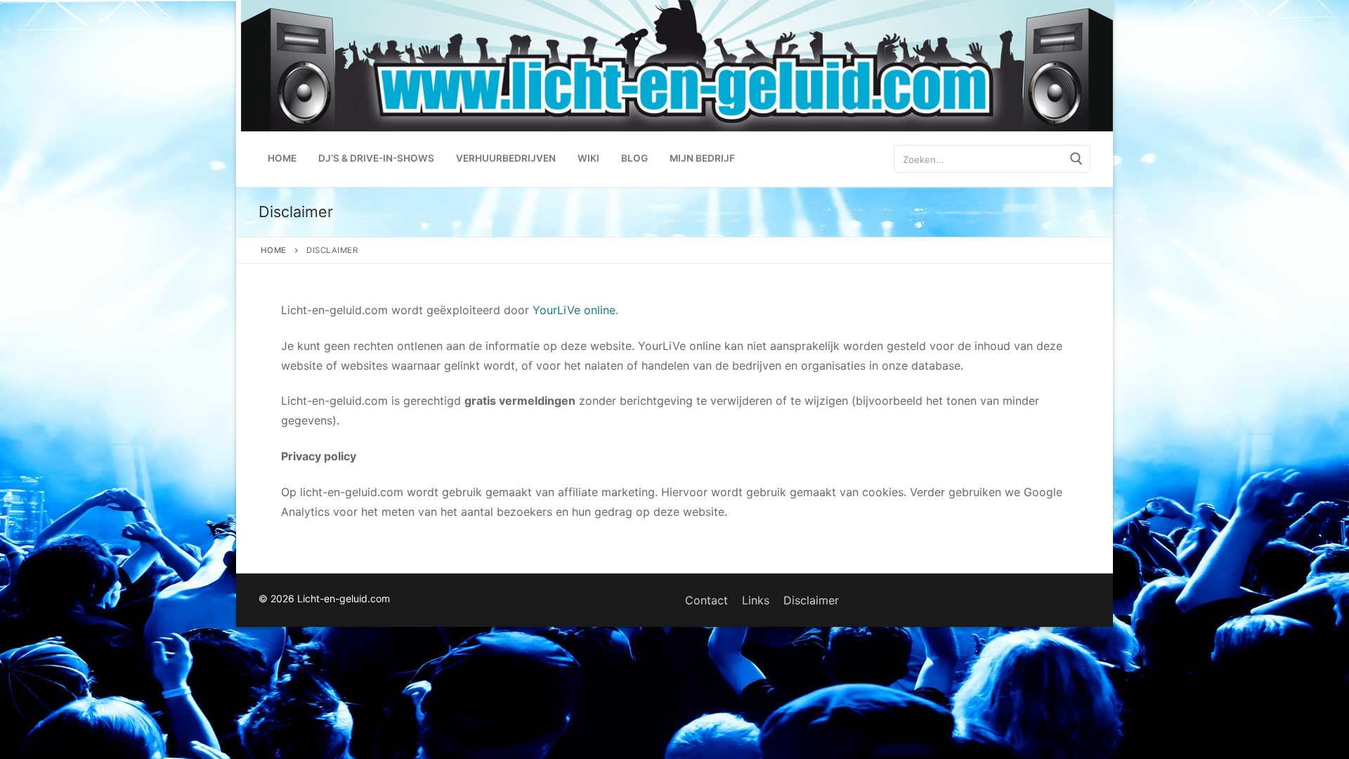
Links (755, 600)
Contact (706, 600)
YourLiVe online (574, 310)
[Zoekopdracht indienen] (1076, 159)
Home (274, 250)
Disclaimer (811, 600)
